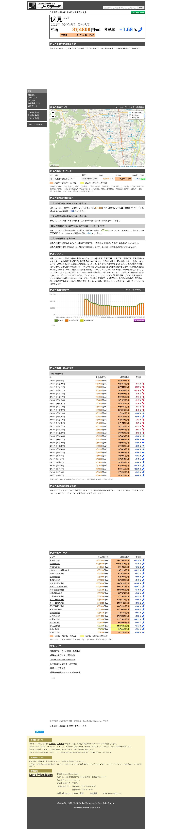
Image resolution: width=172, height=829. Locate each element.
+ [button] (53, 112)
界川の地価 (54, 629)
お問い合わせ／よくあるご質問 (70, 793)
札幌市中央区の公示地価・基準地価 (65, 651)
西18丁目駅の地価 (57, 603)
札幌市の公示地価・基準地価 (62, 655)
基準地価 (60, 744)
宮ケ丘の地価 (55, 626)
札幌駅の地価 (55, 560)
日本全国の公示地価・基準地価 (63, 664)
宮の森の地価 (55, 613)
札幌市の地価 (33, 115)
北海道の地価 (33, 112)
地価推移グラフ (34, 103)
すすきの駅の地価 (57, 583)
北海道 (62, 12)
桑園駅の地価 (55, 580)
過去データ (32, 106)
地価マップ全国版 (35, 124)
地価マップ (32, 98)
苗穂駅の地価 (55, 567)
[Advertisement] (37, 49)
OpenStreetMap (132, 166)
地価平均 (31, 95)
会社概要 (93, 793)
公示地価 (52, 744)
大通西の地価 (55, 616)
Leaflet (123, 166)
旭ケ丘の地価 (55, 623)
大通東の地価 (55, 619)
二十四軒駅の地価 (57, 596)
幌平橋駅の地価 (56, 593)
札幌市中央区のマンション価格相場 (65, 672)
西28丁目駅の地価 (57, 606)
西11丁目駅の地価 (57, 600)
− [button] (53, 116)
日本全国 (53, 12)
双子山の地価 (55, 632)
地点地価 (31, 100)
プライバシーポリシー (111, 793)
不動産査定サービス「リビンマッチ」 (92, 764)
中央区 (77, 12)
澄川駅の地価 (55, 577)
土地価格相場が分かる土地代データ (86, 807)
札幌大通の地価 (56, 609)
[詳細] (143, 179)
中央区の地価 (33, 118)
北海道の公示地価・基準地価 (62, 660)
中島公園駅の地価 (57, 590)
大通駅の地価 (55, 564)
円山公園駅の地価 (57, 573)
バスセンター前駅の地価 (59, 570)
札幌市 (70, 12)
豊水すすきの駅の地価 (58, 587)
